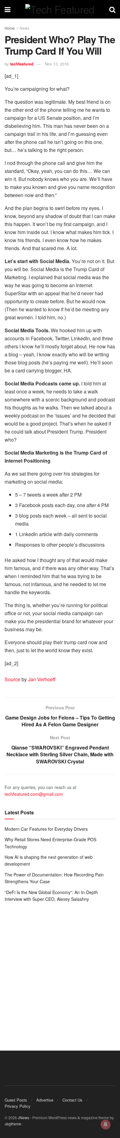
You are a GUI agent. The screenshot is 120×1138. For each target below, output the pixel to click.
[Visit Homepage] (59, 9)
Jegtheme (13, 1123)
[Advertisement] (60, 972)
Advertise (44, 1100)
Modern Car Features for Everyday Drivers (46, 829)
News (24, 28)
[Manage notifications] (105, 1124)
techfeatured (22, 64)
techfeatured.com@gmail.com (34, 794)
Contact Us (72, 1100)
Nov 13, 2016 (57, 64)
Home (10, 28)
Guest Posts (16, 1100)
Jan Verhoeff (42, 679)
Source (12, 679)
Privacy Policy (17, 1106)
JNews (23, 1117)
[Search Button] (112, 9)
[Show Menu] (7, 9)
